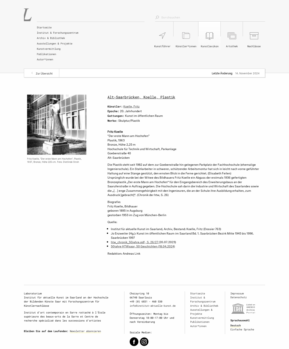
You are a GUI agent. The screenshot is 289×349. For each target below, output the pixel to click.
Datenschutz (238, 297)
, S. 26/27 (152, 241)
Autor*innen (45, 59)
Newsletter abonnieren (85, 331)
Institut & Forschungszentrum (57, 32)
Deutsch (235, 325)
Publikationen (46, 54)
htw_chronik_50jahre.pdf (128, 241)
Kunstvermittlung (49, 48)
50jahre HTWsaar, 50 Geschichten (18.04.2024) (143, 246)
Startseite (44, 27)
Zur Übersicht (44, 73)
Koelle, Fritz (131, 106)
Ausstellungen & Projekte (54, 43)
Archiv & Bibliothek (51, 38)
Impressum (237, 293)
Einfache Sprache (242, 329)
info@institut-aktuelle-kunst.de (153, 305)
